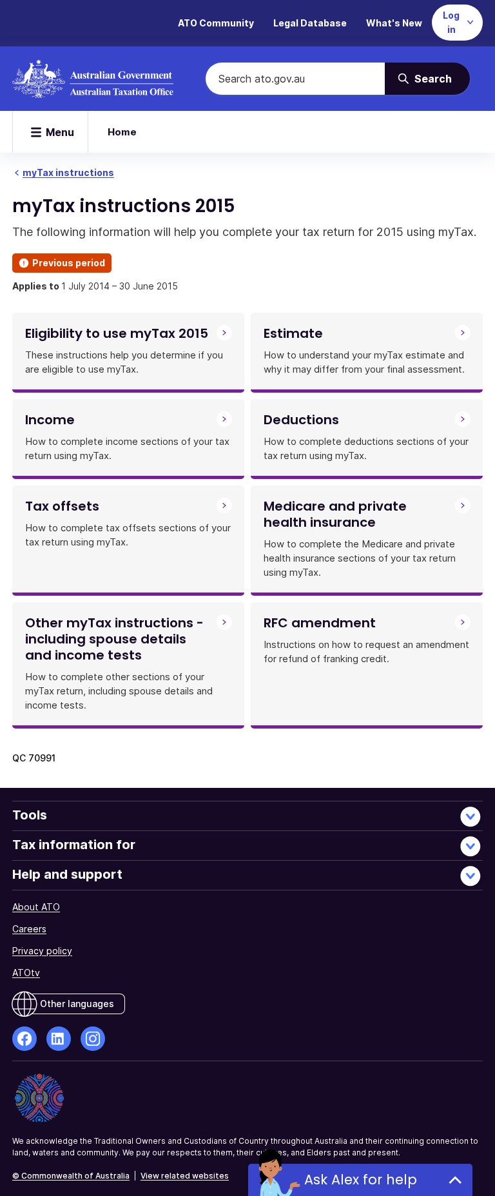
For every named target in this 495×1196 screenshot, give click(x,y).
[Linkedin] (58, 1038)
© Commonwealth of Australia (71, 1176)
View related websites (185, 1176)
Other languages (77, 1003)
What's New (394, 22)
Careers (29, 928)
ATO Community (216, 22)
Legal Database (310, 22)
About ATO (36, 906)
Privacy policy (42, 950)
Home (122, 132)
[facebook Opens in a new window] (24, 1038)
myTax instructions (68, 172)
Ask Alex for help (360, 1179)
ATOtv (26, 972)
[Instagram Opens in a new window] (93, 1038)
